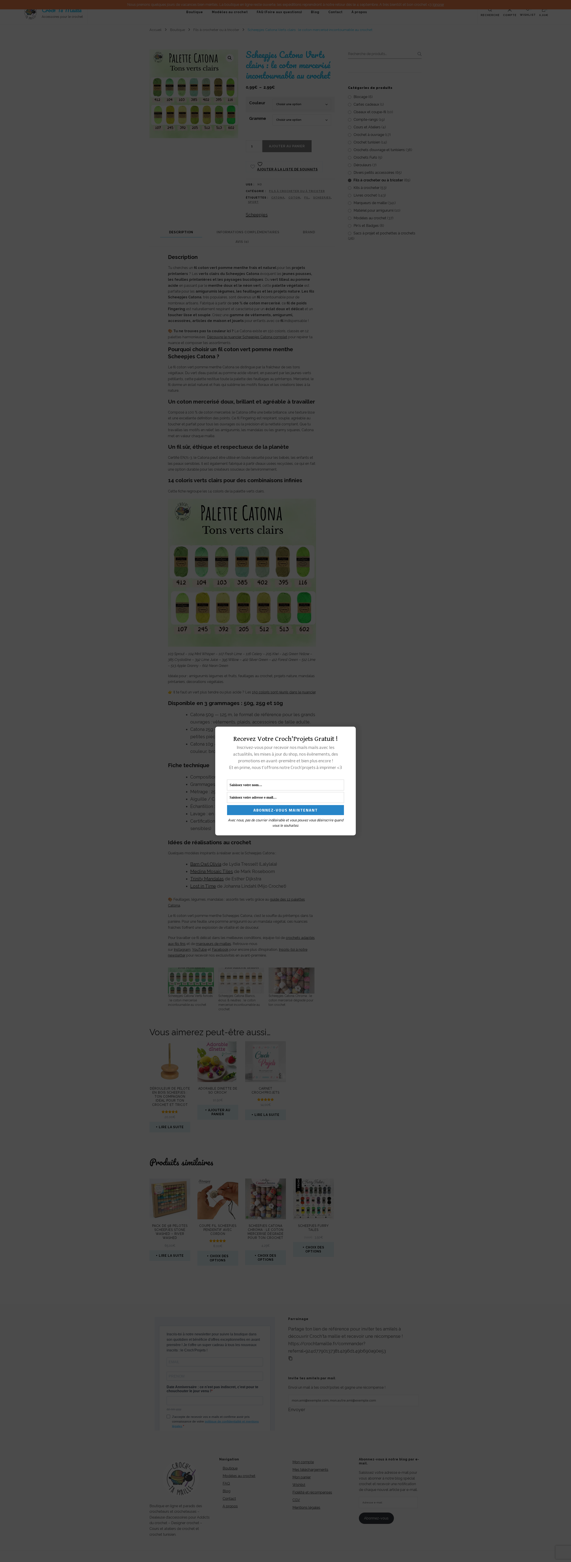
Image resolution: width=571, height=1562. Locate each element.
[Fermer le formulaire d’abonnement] (349, 733)
